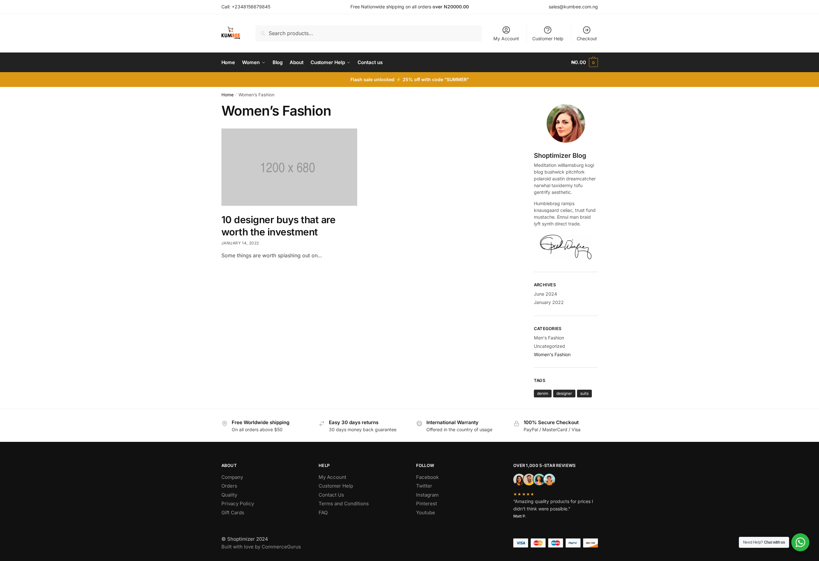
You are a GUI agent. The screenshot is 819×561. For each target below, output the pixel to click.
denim (542, 393)
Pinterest (426, 503)
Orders (229, 486)
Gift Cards (232, 512)
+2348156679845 (251, 6)
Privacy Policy (237, 503)
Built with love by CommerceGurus (261, 547)
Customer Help (547, 38)
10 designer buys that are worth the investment (278, 226)
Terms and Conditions (344, 503)
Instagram (427, 495)
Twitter (424, 486)
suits (584, 393)
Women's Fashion (552, 354)
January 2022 (549, 302)
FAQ (323, 512)
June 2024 (545, 294)
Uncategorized (549, 346)
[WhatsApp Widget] (800, 542)
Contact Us (331, 495)
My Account (506, 38)
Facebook (427, 477)
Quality (229, 495)
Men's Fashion (549, 337)
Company (232, 477)
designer (564, 393)
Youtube (425, 512)
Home (227, 94)
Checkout (587, 38)
